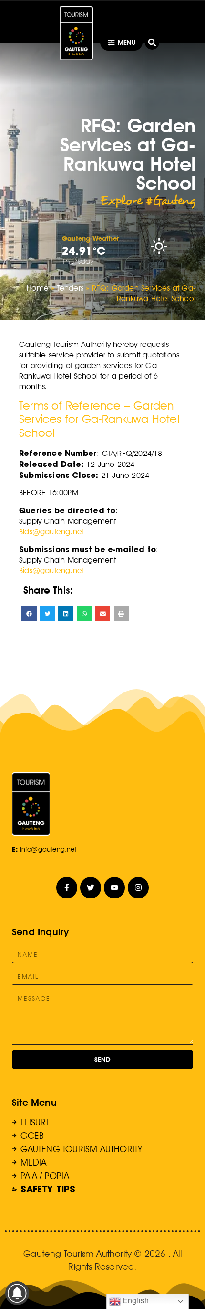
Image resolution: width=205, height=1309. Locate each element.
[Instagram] (138, 887)
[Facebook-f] (67, 887)
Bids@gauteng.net (51, 531)
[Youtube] (114, 887)
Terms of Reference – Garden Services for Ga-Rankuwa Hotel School (99, 419)
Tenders (70, 287)
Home (38, 287)
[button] (152, 42)
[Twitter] (91, 887)
